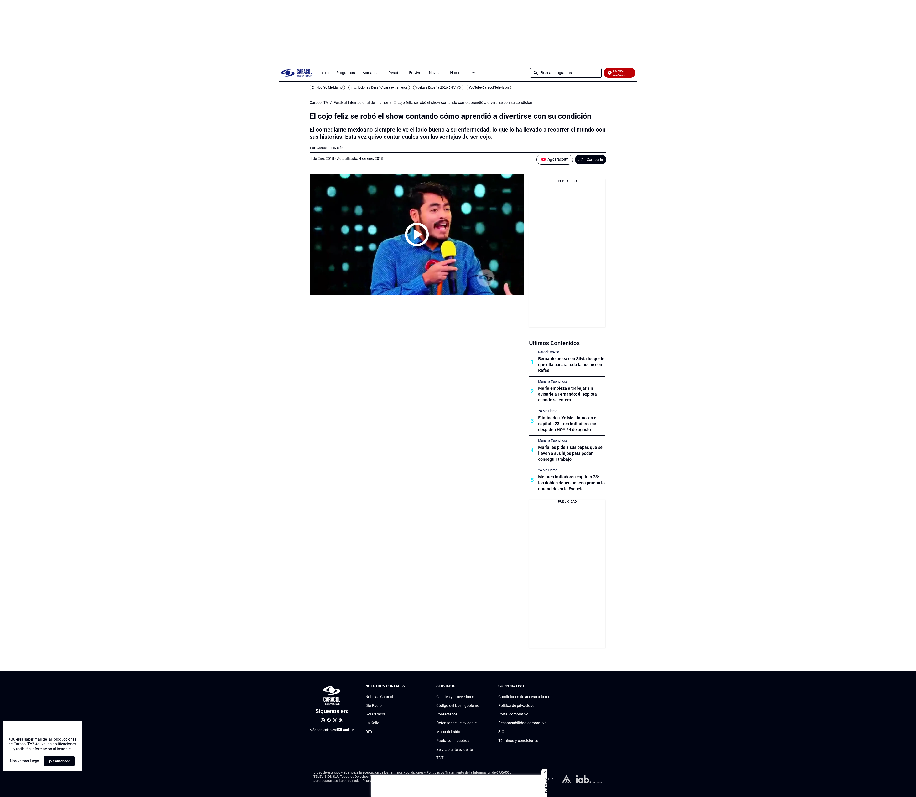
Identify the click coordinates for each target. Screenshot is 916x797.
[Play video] (417, 234)
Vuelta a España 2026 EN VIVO (438, 87)
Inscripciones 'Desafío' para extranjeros (379, 87)
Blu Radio (373, 705)
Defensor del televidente (456, 723)
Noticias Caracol (379, 697)
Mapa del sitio (448, 732)
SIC (501, 732)
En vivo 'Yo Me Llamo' (327, 87)
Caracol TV (319, 103)
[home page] (296, 73)
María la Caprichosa (553, 381)
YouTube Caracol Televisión (489, 87)
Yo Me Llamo (547, 411)
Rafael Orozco (548, 352)
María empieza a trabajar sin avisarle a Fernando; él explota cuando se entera (567, 394)
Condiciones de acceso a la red (524, 697)
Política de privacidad (516, 705)
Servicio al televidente (454, 749)
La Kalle (372, 723)
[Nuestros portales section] (406, 686)
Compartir (595, 159)
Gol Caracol (375, 714)
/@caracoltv (557, 159)
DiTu (369, 732)
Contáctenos (447, 714)
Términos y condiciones (518, 740)
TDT (440, 758)
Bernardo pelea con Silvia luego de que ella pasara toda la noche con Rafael (571, 364)
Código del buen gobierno (457, 705)
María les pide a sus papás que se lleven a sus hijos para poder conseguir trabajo (570, 453)
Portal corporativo (513, 714)
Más (473, 73)
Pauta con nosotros (452, 740)
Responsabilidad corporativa (522, 723)
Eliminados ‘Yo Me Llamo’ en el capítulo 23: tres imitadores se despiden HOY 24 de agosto (568, 423)
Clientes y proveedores (455, 697)
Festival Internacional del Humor (361, 103)
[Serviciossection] (477, 686)
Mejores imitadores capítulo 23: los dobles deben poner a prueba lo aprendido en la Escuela (571, 482)
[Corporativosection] (548, 686)
